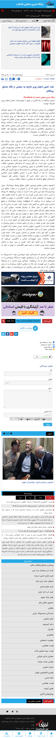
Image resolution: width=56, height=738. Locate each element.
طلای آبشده (48, 688)
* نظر (50, 388)
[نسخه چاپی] (2, 79)
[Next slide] (4, 433)
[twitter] (3, 334)
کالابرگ (50, 629)
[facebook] (8, 334)
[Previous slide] (11, 433)
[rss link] (17, 711)
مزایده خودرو (48, 667)
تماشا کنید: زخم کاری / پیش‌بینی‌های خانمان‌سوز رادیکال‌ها (32, 505)
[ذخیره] (10, 79)
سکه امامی (49, 677)
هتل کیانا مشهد (47, 597)
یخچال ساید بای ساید (44, 581)
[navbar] (53, 10)
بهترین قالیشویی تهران (44, 672)
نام (51, 370)
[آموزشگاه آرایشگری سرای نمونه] (28, 309)
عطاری (50, 608)
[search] (2, 11)
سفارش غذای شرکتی (45, 656)
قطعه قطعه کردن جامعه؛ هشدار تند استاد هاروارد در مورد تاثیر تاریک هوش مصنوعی (25, 42)
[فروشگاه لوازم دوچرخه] (28, 294)
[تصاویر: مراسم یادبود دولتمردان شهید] (28, 459)
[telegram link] (12, 711)
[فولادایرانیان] (28, 278)
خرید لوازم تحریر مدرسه (43, 575)
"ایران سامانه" (19, 728)
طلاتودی (50, 634)
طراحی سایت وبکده (45, 661)
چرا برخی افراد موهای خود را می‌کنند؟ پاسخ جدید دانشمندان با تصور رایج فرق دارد (24, 28)
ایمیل (50, 379)
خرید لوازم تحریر (46, 586)
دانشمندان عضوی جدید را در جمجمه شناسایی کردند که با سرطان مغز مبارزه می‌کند (23, 56)
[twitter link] (7, 711)
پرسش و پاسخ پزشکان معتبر (41, 565)
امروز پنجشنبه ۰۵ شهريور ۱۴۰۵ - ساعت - (37, 11)
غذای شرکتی (48, 618)
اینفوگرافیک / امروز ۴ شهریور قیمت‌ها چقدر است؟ (35, 531)
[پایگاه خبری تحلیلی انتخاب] (50, 4)
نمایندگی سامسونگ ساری (43, 613)
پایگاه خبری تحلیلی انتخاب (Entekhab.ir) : (39, 97)
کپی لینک (47, 321)
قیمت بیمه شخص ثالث (43, 651)
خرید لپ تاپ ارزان (45, 592)
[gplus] (12, 334)
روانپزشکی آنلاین (46, 694)
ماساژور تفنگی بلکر (46, 602)
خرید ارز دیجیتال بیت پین (42, 570)
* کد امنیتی (48, 411)
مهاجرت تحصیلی (46, 640)
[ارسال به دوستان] (6, 79)
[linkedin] (16, 334)
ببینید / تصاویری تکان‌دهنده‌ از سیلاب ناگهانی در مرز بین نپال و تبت (29, 502)
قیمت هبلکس (47, 645)
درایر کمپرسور (48, 624)
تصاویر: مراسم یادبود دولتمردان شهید (37, 482)
